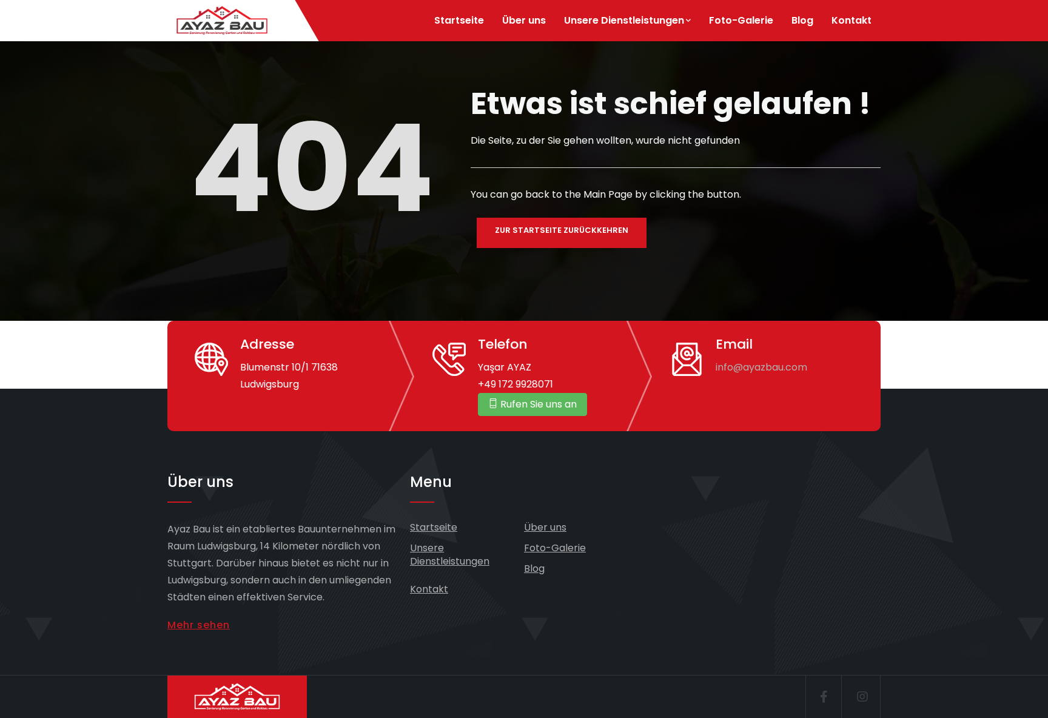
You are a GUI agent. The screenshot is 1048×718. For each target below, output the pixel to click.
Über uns (524, 20)
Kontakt (851, 20)
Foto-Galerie (741, 20)
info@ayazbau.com (761, 367)
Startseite (459, 20)
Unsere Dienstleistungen (624, 20)
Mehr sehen (198, 625)
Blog (802, 20)
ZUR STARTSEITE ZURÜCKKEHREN (561, 230)
